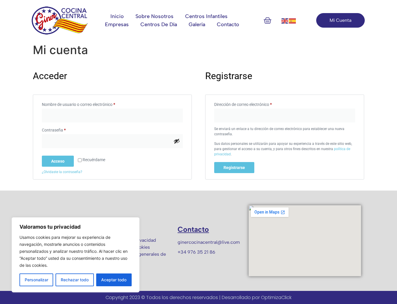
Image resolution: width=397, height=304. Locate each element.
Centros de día (158, 24)
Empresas (117, 24)
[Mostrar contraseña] (177, 141)
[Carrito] (267, 20)
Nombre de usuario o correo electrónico (88, 103)
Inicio (117, 16)
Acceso (58, 161)
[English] (285, 20)
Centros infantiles (206, 16)
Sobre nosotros (154, 16)
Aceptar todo (113, 279)
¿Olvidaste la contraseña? (62, 172)
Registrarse (234, 167)
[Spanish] (292, 20)
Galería (197, 24)
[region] (76, 254)
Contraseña (63, 129)
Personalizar (36, 279)
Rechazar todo (75, 279)
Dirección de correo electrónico (253, 103)
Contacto (228, 24)
